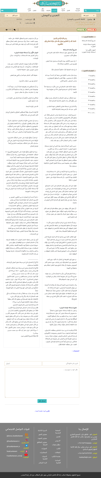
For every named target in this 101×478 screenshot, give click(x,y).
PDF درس (90, 30)
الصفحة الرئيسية (78, 10)
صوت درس (80, 30)
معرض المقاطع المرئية (42, 443)
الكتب (58, 448)
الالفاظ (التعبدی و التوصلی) (85, 24)
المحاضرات (43, 452)
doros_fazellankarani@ (15, 436)
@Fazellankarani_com (14, 456)
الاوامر (76, 22)
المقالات (57, 452)
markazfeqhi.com (85, 457)
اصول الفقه (92, 22)
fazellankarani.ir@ (13, 441)
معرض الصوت (42, 438)
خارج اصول (84, 22)
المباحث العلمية (58, 461)
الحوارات (44, 448)
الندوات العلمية (44, 457)
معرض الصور (42, 434)
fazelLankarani (12, 451)
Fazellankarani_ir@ (13, 446)
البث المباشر (43, 462)
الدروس (54, 11)
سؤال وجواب (42, 10)
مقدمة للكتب (56, 456)
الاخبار (68, 11)
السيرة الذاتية (63, 10)
